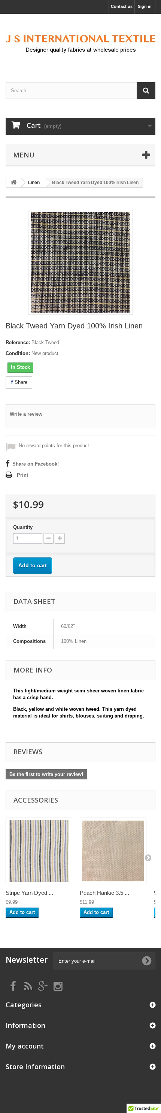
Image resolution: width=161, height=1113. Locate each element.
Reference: (18, 342)
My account (25, 1045)
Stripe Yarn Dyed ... (29, 893)
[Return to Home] (13, 182)
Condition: (18, 353)
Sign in (145, 6)
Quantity (23, 527)
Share (20, 382)
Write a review (26, 414)
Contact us (122, 6)
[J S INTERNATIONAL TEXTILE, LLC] (80, 41)
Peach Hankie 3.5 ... (104, 893)
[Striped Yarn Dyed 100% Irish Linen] (39, 851)
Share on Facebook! (35, 464)
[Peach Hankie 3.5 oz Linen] (113, 851)
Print (22, 475)
